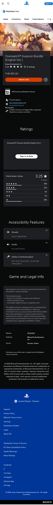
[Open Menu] (3, 3)
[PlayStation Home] (26, 3)
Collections (16, 19)
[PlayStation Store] (11, 11)
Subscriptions (38, 19)
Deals (26, 19)
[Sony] (47, 504)
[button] (16, 105)
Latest (5, 19)
